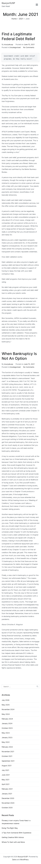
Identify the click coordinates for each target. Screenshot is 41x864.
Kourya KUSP (8, 3)
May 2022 (6, 742)
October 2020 (7, 808)
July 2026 (5, 700)
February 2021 (7, 789)
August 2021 (7, 766)
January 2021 (7, 794)
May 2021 (5, 780)
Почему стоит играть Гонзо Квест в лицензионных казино (16, 822)
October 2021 (7, 756)
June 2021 (6, 775)
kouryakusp (8, 44)
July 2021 (5, 770)
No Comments (28, 47)
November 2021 (8, 751)
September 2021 (8, 761)
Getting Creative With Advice (13, 837)
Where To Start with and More (13, 842)
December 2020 (8, 798)
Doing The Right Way (10, 828)
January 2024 (7, 723)
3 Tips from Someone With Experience (16, 833)
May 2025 (6, 705)
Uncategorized (15, 47)
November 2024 (8, 709)
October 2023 (7, 728)
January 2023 (7, 737)
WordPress (24, 859)
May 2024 (6, 714)
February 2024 (7, 719)
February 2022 (7, 747)
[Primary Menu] (37, 4)
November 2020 (8, 803)
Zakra (14, 859)
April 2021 (5, 784)
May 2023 (6, 733)
